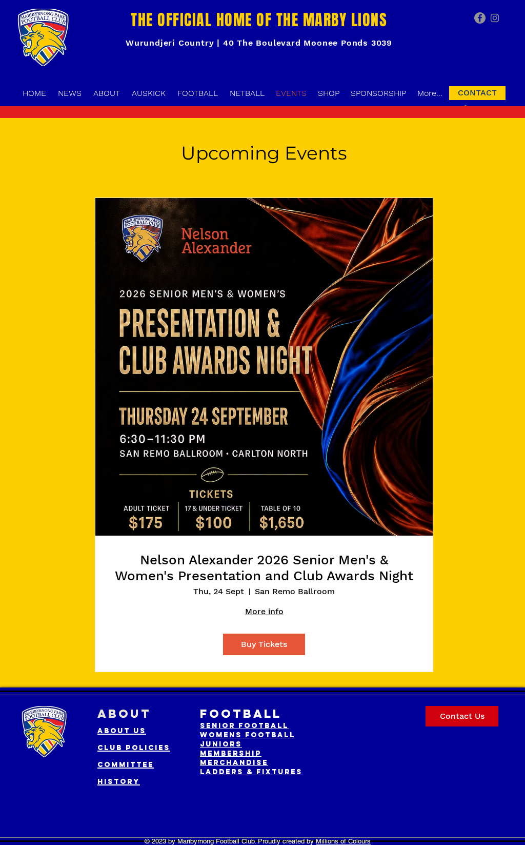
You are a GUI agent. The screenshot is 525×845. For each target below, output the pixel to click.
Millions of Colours (343, 841)
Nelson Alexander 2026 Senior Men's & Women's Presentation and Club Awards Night (264, 567)
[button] (465, 105)
